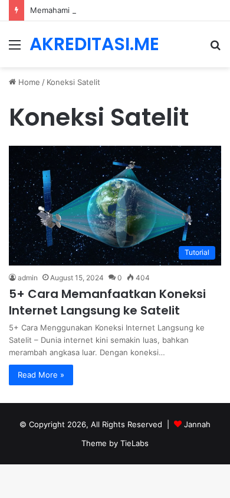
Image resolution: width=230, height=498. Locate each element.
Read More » (41, 374)
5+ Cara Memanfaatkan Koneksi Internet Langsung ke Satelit (107, 302)
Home (28, 82)
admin (28, 277)
